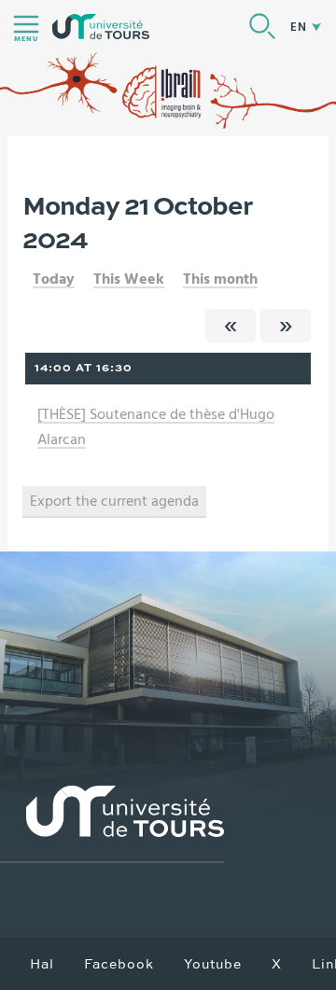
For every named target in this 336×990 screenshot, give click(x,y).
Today (54, 279)
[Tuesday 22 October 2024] (285, 325)
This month (220, 279)
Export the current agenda (114, 501)
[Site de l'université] (112, 824)
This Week (128, 279)
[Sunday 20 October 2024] (230, 325)
